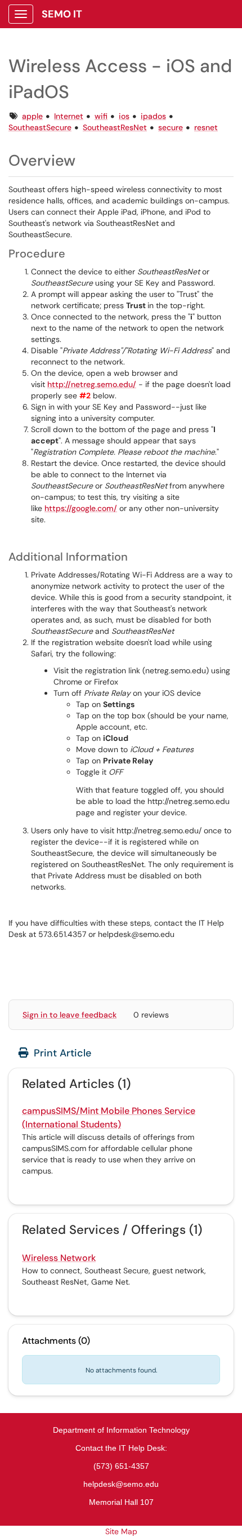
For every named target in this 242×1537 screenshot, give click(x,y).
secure (170, 127)
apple (32, 116)
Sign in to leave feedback (69, 1015)
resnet (206, 127)
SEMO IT (62, 14)
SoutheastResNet (115, 127)
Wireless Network (59, 1258)
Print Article (61, 1053)
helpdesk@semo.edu (121, 1484)
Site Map (121, 1531)
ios (124, 116)
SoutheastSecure (39, 127)
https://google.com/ (80, 508)
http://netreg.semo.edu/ (91, 384)
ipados (153, 116)
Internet (68, 116)
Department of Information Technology (121, 1429)
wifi (101, 116)
